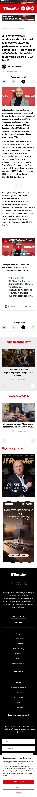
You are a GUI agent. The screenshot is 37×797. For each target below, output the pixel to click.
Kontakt (18, 659)
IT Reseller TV (18, 697)
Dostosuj (18, 787)
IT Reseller (5, 28)
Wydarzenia (18, 692)
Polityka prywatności (18, 663)
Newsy (18, 682)
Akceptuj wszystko (19, 782)
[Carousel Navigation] (18, 386)
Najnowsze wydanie (18, 707)
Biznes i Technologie (18, 28)
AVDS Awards (18, 644)
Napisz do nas (17, 616)
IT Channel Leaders (18, 639)
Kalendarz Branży (18, 649)
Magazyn (18, 702)
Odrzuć (18, 793)
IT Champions (18, 634)
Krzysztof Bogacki (14, 66)
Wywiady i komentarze (18, 687)
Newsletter (18, 654)
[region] (18, 776)
